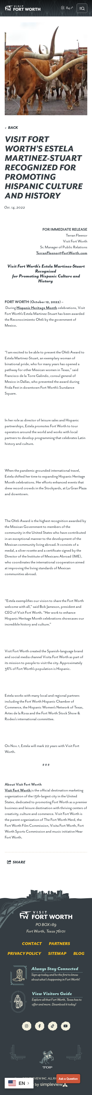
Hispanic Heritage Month (37, 308)
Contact (32, 943)
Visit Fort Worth (18, 790)
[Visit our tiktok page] (52, 1026)
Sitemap (57, 953)
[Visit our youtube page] (65, 1026)
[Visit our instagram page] (26, 1026)
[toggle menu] (82, 8)
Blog (78, 953)
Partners (59, 943)
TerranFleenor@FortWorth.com (61, 253)
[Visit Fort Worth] (23, 8)
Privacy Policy (24, 953)
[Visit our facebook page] (39, 1026)
